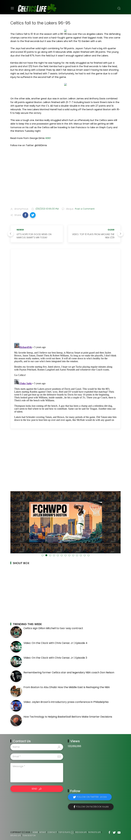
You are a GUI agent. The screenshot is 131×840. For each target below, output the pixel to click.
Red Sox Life (81, 832)
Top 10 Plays (64, 832)
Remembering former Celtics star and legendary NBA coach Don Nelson (68, 672)
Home (35, 832)
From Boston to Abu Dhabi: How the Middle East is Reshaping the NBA (66, 687)
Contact (52, 832)
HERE (47, 138)
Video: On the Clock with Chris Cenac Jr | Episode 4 (55, 643)
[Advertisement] (65, 179)
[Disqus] (65, 296)
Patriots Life (94, 832)
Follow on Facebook (92, 806)
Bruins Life (15, 835)
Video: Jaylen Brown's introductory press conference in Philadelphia (65, 702)
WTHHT (42, 832)
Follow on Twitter (92, 796)
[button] (25, 215)
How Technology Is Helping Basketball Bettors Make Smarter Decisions (67, 717)
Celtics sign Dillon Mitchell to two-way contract (53, 628)
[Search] (119, 8)
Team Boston (29, 835)
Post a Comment (84, 208)
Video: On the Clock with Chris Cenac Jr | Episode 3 (55, 658)
